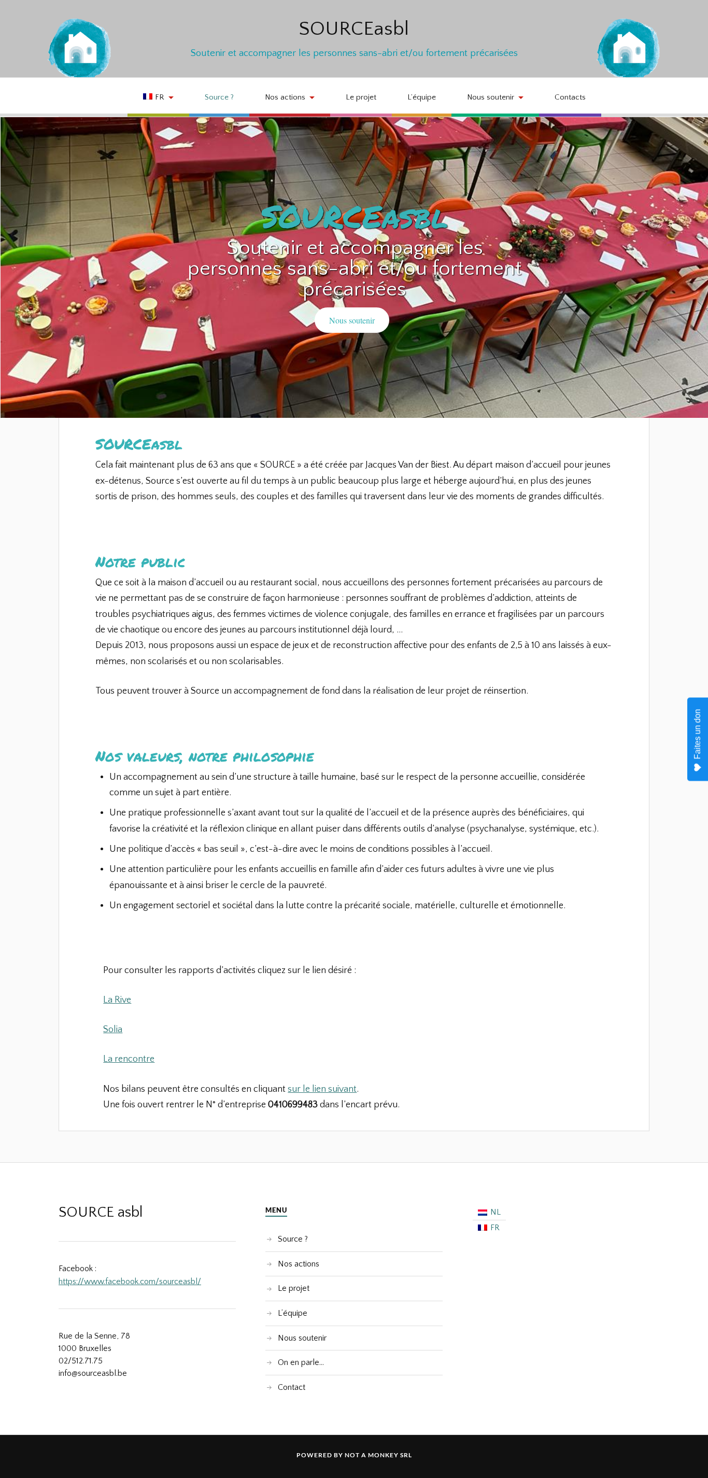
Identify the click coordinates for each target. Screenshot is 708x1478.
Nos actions (285, 97)
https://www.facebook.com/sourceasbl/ (130, 1281)
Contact (291, 1387)
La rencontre (128, 1059)
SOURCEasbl (354, 29)
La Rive (117, 1000)
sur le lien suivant (322, 1089)
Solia (112, 1029)
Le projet (361, 97)
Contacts (570, 97)
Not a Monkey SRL (378, 1455)
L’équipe (421, 97)
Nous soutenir (490, 97)
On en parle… (301, 1362)
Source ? (219, 97)
